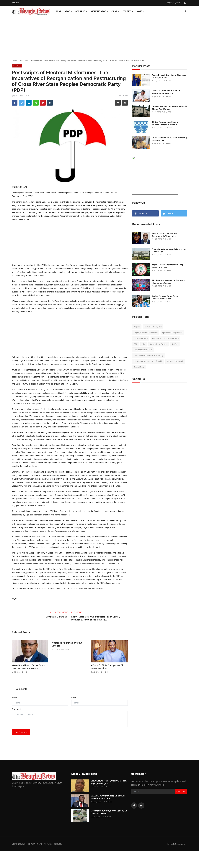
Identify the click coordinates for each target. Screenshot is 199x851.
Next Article (76, 612)
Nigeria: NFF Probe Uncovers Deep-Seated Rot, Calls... (168, 265)
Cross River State (141, 338)
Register (176, 2)
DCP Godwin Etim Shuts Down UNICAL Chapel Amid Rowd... (169, 107)
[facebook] (134, 805)
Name (14, 697)
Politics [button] (127, 11)
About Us (80, 11)
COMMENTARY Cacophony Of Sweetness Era (107, 667)
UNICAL (175, 344)
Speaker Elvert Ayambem (172, 332)
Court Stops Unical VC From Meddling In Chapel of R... (169, 138)
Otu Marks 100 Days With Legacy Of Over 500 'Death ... (109, 812)
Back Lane (24, 61)
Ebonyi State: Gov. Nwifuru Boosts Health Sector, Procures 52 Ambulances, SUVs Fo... (95, 618)
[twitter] (141, 805)
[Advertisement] (99, 38)
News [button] (67, 11)
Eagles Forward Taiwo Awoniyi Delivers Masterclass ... (166, 297)
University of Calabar (158, 344)
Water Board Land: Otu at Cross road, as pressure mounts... (28, 667)
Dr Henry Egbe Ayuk (175, 361)
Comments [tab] (21, 688)
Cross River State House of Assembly (148, 355)
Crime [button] (114, 11)
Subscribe (180, 791)
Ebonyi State (139, 367)
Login (169, 2)
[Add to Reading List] (125, 103)
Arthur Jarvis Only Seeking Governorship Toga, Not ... (164, 234)
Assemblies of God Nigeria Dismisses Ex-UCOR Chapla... (169, 76)
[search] (184, 11)
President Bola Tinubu (143, 349)
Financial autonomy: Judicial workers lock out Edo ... (169, 250)
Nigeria (137, 327)
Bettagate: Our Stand (57, 616)
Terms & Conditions (176, 843)
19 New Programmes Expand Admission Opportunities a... (165, 123)
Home (58, 11)
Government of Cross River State (165, 338)
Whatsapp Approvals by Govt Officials (66, 644)
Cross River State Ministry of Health (148, 361)
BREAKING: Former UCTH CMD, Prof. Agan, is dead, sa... (109, 782)
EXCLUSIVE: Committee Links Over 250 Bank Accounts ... (108, 797)
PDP (135, 344)
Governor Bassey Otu (153, 327)
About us (15, 2)
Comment (16, 709)
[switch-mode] (185, 3)
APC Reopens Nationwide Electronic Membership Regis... (168, 281)
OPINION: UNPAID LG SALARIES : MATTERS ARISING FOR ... (166, 91)
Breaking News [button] (98, 11)
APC (143, 344)
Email (73, 697)
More (139, 11)
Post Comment (21, 732)
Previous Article (60, 612)
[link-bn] (155, 175)
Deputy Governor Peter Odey (146, 332)
